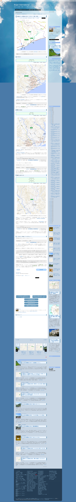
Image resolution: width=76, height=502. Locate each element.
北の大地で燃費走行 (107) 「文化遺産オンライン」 (31, 362)
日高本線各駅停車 (40, 471)
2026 (51, 107)
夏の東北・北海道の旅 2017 (31, 474)
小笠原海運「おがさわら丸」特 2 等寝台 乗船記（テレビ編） (56, 269)
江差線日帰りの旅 (40, 480)
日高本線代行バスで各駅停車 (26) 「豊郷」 (55, 181)
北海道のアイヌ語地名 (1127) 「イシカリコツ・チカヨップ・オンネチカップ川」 (55, 127)
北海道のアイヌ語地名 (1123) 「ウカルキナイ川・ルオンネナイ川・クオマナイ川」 (55, 162)
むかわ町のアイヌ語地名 (24, 372)
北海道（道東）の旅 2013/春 (31, 482)
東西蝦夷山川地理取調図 (21, 99)
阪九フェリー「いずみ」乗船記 (20, 482)
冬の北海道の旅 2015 (30, 480)
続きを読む (41, 269)
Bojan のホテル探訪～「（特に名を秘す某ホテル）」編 (54, 340)
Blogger (38, 499)
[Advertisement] (31, 287)
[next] (46, 350)
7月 (51, 117)
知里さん (19, 244)
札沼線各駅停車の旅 (41, 482)
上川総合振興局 (23, 424)
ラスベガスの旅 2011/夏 (52, 472)
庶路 (20, 96)
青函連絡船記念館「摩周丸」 (42, 488)
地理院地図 (35, 51)
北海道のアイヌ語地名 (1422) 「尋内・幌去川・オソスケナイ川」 (56, 244)
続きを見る (20, 369)
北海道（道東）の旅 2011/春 (31, 486)
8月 (51, 116)
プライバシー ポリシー (40, 498)
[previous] (17, 350)
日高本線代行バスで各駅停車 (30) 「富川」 (55, 166)
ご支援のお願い (47, 499)
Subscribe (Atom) (47, 498)
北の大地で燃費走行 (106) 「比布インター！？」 (31, 404)
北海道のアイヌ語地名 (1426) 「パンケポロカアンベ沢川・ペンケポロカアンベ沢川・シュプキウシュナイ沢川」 (54, 63)
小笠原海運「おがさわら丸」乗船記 (21, 474)
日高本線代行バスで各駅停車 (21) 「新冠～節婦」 (55, 196)
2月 (51, 198)
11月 (51, 112)
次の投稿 (45, 339)
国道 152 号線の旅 (29, 489)
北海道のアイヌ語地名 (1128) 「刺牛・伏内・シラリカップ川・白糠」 (55, 125)
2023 (51, 201)
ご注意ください (31, 9)
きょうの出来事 (51, 479)
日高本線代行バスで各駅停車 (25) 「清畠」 (55, 183)
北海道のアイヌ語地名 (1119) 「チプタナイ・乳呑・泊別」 (55, 194)
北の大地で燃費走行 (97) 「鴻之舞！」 (56, 264)
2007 (51, 221)
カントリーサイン (23, 361)
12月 (51, 111)
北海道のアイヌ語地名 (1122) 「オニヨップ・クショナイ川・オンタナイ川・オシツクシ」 (55, 175)
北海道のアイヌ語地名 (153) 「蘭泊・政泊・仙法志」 (55, 316)
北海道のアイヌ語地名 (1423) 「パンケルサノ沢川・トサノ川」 (34, 448)
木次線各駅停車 (40, 474)
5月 (51, 120)
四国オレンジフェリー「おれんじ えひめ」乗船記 (20, 478)
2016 (51, 210)
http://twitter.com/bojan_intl (22, 312)
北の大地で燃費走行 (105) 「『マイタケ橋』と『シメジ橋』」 (33, 415)
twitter (30, 498)
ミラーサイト (42, 499)
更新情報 (32, 498)
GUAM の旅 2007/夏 (52, 474)
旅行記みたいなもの (52, 478)
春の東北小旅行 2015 (30, 479)
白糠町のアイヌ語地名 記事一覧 (31, 305)
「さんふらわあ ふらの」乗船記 (20, 488)
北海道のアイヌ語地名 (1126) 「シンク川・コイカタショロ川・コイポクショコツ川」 (55, 141)
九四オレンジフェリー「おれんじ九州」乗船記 (19, 476)
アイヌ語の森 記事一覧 (31, 299)
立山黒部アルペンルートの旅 (42, 494)
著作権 (36, 498)
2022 (51, 202)
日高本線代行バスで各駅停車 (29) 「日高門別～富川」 (55, 168)
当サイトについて (23, 9)
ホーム (17, 9)
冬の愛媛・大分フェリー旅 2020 (32, 472)
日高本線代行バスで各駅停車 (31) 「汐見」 (55, 164)
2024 (51, 110)
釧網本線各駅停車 (40, 473)
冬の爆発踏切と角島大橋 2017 (31, 473)
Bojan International (22, 5)
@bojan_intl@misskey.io (33, 311)
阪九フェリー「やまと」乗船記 (20, 479)
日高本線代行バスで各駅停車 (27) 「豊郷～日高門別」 (55, 172)
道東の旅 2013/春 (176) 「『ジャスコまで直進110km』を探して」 (56, 275)
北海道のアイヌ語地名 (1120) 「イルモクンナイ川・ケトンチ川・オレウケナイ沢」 (55, 191)
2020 (51, 205)
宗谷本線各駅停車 (40, 479)
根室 (42, 96)
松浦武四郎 (19, 160)
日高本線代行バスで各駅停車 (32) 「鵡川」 (55, 155)
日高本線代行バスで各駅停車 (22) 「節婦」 (55, 189)
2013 (51, 214)
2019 (51, 206)
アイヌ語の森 (18, 471)
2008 (51, 220)
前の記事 (18, 269)
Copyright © (18, 273)
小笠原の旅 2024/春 (30, 471)
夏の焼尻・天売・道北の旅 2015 (32, 478)
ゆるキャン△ (52, 498)
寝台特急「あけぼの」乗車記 (42, 489)
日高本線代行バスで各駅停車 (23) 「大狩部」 (55, 187)
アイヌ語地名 (37, 9)
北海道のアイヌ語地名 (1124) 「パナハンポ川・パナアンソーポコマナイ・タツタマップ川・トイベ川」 (55, 158)
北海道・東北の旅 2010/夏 (31, 487)
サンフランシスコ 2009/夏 (53, 473)
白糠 (17, 96)
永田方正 (27, 104)
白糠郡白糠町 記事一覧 (31, 303)
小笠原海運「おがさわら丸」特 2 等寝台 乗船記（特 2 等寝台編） (56, 239)
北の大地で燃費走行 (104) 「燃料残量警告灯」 (30, 426)
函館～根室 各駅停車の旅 (42, 487)
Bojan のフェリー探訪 (19, 473)
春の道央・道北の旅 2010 (31, 488)
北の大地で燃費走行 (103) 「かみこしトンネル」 (31, 437)
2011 (51, 216)
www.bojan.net (18, 272)
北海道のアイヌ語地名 (19, 472)
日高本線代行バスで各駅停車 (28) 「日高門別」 (55, 170)
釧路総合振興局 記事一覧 (31, 301)
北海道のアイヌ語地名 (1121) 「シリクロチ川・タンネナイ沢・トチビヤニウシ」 (55, 178)
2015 (51, 211)
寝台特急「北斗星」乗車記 (42, 486)
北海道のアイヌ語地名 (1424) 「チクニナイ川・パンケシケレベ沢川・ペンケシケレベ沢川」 (54, 68)
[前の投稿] (17, 296)
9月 (51, 115)
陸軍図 (21, 256)
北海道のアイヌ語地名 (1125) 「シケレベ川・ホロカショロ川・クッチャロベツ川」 (55, 144)
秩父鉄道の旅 (40, 493)
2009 (51, 219)
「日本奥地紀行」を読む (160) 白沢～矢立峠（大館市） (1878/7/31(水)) (55, 151)
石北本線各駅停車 (40, 472)
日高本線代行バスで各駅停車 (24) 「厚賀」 (55, 185)
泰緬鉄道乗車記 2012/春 (52, 471)
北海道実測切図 (41, 221)
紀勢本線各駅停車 (40, 478)
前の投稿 (17, 339)
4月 (51, 121)
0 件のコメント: (27, 275)
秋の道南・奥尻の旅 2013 (31, 481)
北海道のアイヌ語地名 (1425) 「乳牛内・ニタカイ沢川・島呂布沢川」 (54, 66)
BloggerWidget (45, 466)
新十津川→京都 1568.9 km (42, 481)
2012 (51, 215)
